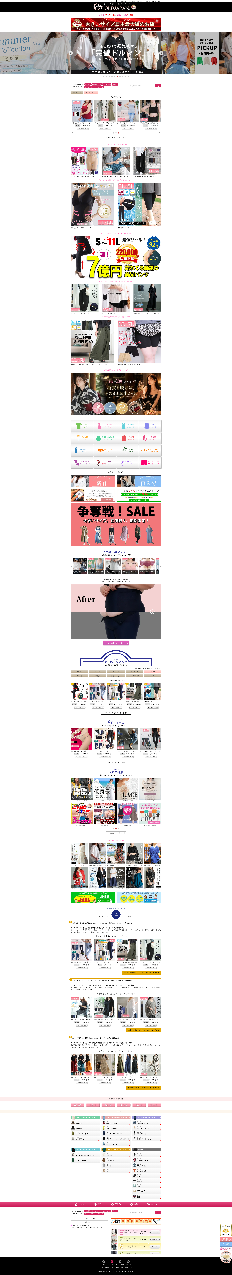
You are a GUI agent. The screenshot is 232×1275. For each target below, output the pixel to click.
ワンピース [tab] (116, 672)
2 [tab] (106, 76)
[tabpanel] (116, 53)
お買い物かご (140, 1)
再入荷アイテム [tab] (91, 93)
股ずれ (87, 87)
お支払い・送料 (156, 1)
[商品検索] (158, 85)
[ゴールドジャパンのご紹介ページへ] (226, 1248)
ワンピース (117, 1043)
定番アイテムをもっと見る (116, 762)
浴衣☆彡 (100, 87)
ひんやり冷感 (107, 84)
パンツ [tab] (152, 672)
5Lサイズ (123, 1105)
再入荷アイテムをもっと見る (116, 137)
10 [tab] (128, 76)
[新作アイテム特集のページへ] (226, 1239)
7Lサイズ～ (155, 1105)
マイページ (113, 1)
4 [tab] (112, 76)
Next (161, 53)
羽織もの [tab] (98, 676)
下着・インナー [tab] (116, 676)
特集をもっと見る (116, 833)
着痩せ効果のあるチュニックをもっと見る (143, 1030)
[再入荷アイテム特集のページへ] (226, 1244)
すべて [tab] (79, 672)
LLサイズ (77, 1105)
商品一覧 (148, 1)
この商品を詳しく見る (116, 643)
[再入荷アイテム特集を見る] (116, 53)
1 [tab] (103, 76)
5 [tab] (114, 76)
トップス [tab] (98, 672)
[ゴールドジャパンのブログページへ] (226, 1257)
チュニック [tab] (134, 672)
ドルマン (115, 84)
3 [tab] (109, 76)
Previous (71, 53)
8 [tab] (122, 76)
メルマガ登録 (131, 1)
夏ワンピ (93, 87)
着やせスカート (96, 84)
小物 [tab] (152, 676)
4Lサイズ (108, 1105)
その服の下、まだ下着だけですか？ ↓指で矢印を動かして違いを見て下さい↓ (116, 580)
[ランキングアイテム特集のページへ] (226, 1230)
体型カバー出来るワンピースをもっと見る (143, 1087)
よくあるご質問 (121, 1)
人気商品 (87, 84)
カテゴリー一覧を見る (116, 472)
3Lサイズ (93, 1105)
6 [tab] (117, 76)
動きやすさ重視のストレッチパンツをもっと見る (141, 972)
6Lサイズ (139, 1105)
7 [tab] (120, 76)
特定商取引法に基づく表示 (107, 1267)
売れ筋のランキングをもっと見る (116, 713)
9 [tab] (125, 76)
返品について (119, 1267)
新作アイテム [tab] (76, 93)
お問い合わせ (128, 1267)
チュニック (125, 985)
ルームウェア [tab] (134, 676)
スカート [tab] (79, 676)
